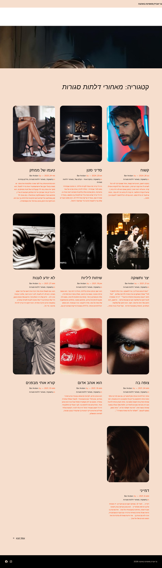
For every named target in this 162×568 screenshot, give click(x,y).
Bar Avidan (128, 175)
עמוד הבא (19, 538)
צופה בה (142, 382)
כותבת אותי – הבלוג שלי (83, 179)
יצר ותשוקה (140, 278)
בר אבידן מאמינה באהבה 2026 (145, 561)
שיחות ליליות (91, 278)
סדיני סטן (94, 170)
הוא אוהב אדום (90, 382)
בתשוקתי (143, 179)
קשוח (144, 170)
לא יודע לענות (44, 278)
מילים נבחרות (23, 179)
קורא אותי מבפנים (40, 382)
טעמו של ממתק (42, 170)
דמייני (144, 490)
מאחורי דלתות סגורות (131, 179)
